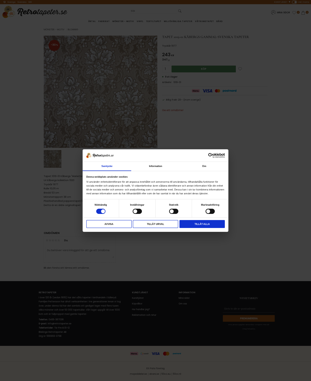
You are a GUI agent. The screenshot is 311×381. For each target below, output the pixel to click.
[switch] (137, 211)
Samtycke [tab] (106, 166)
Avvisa (108, 224)
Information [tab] (155, 166)
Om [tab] (204, 166)
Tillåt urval (155, 224)
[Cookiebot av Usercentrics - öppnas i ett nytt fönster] (210, 155)
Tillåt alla (202, 224)
